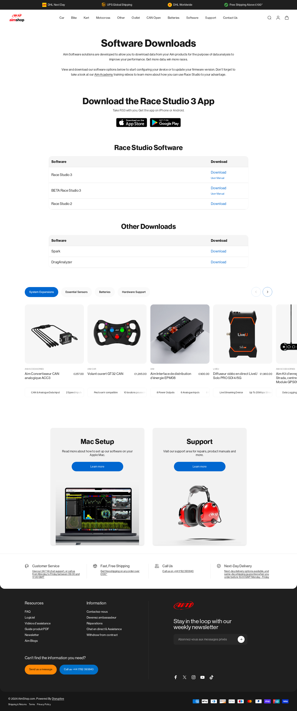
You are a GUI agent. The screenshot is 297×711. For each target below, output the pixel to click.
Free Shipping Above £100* (246, 4)
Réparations (95, 623)
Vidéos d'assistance (38, 623)
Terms (32, 704)
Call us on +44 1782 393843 (178, 571)
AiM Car (91, 369)
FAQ (28, 611)
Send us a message (40, 669)
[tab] (41, 292)
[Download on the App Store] (131, 122)
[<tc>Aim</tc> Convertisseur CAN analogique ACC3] (54, 334)
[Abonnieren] (241, 639)
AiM (152, 369)
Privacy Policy (44, 704)
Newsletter (32, 635)
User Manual (217, 178)
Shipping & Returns (17, 704)
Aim (97, 74)
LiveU (216, 369)
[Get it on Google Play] (165, 122)
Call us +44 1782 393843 (79, 669)
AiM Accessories (34, 369)
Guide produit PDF (37, 629)
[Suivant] (267, 292)
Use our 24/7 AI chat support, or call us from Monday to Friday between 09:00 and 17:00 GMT (56, 574)
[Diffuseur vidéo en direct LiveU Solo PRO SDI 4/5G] (242, 334)
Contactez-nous (97, 611)
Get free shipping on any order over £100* (120, 572)
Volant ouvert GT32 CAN (105, 374)
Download (218, 172)
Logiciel (30, 617)
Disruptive (58, 698)
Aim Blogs (31, 640)
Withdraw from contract (102, 635)
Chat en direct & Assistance (104, 629)
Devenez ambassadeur (102, 617)
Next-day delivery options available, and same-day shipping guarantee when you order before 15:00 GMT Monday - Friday (246, 574)
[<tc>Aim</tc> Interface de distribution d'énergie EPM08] (180, 334)
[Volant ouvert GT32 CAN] (117, 334)
